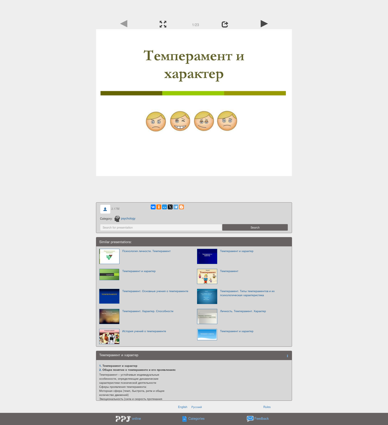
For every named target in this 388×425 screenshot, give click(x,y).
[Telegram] (175, 207)
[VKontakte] (153, 207)
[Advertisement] (194, 9)
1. (100, 366)
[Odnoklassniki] (158, 207)
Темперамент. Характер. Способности (147, 311)
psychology (128, 218)
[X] (170, 207)
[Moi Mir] (164, 207)
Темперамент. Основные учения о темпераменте (155, 291)
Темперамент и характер (236, 251)
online (136, 418)
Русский (196, 407)
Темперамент (229, 271)
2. (100, 370)
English (182, 407)
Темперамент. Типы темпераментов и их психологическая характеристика (247, 293)
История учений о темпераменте (144, 331)
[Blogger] (181, 207)
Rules (267, 407)
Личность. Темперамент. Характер (243, 311)
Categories (196, 418)
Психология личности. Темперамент (146, 251)
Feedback (261, 418)
